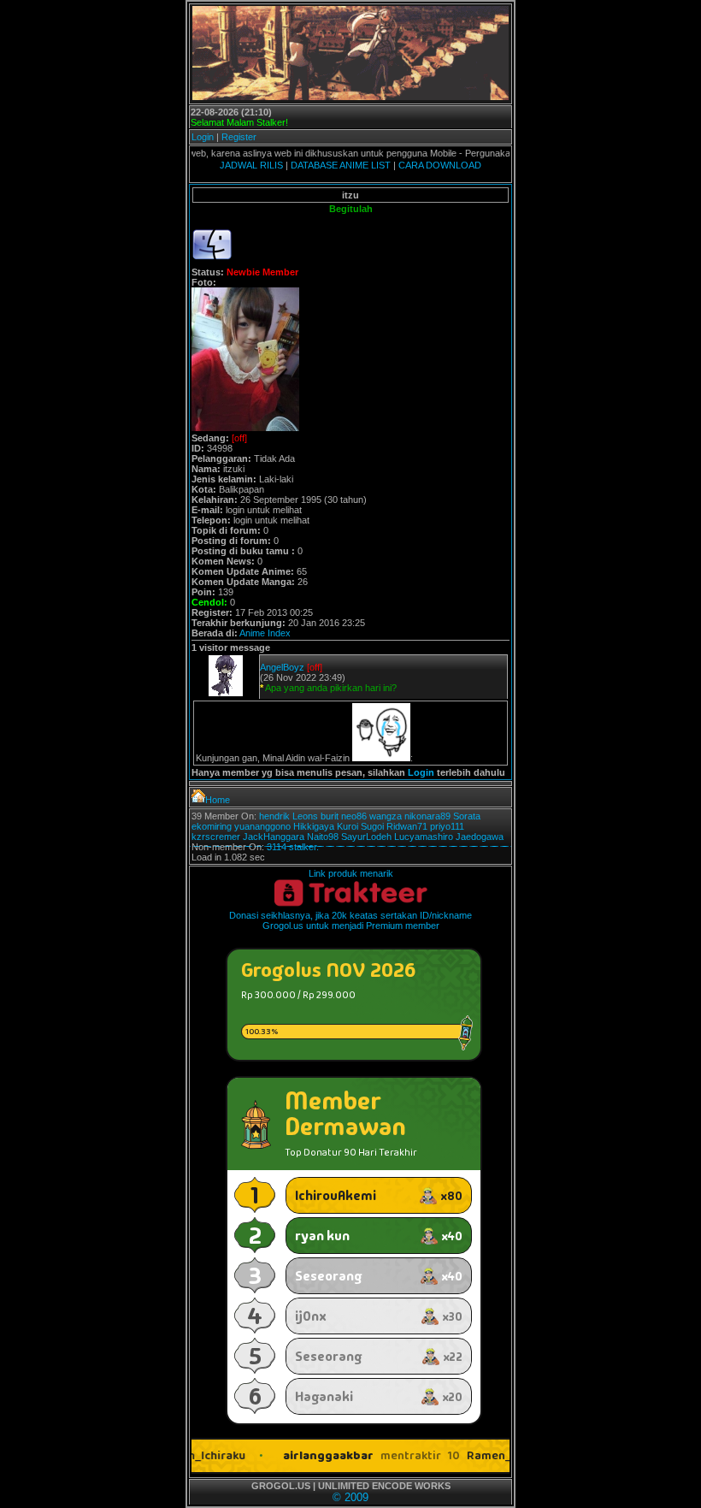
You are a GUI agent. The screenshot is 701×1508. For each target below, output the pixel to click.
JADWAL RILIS (251, 165)
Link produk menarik (351, 873)
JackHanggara (273, 836)
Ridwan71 (406, 826)
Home (217, 800)
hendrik (274, 816)
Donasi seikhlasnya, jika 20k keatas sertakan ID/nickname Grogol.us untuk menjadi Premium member (350, 920)
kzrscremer (215, 836)
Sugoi (372, 826)
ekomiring (211, 826)
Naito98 (323, 836)
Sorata (466, 816)
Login (202, 137)
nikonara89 (427, 816)
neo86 (354, 816)
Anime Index (265, 633)
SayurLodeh (366, 836)
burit (330, 816)
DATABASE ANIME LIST (341, 165)
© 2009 (350, 1497)
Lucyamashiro (423, 836)
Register (238, 137)
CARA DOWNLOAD (439, 165)
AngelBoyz (282, 667)
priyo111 (447, 826)
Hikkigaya (313, 826)
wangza (385, 816)
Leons (305, 816)
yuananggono (262, 826)
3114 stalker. (293, 847)
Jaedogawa (480, 836)
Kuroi (347, 826)
